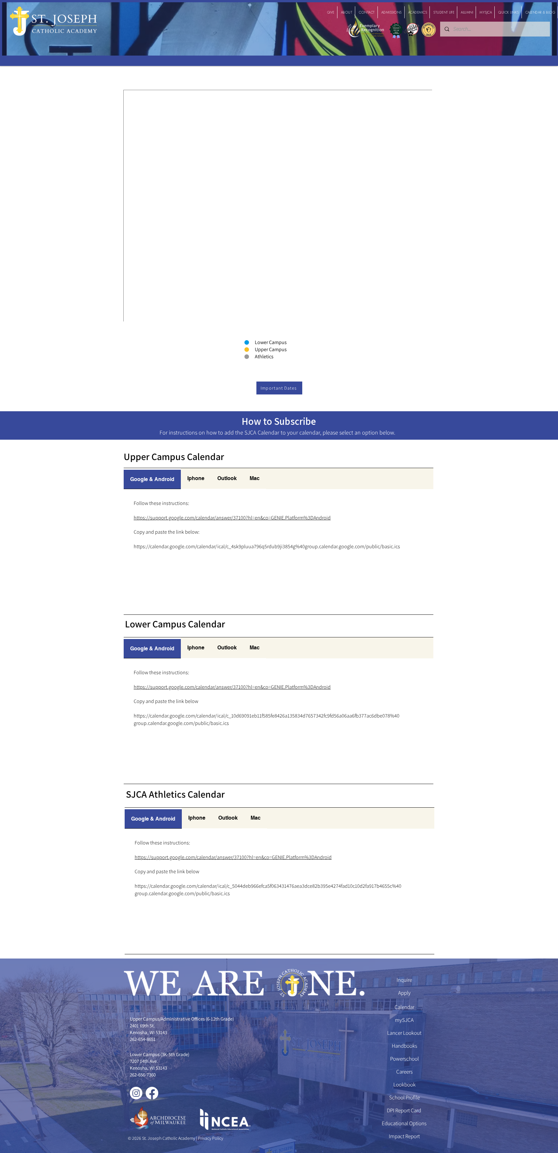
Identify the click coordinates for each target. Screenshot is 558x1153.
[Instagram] (136, 1093)
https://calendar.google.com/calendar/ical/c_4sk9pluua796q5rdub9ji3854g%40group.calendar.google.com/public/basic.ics (267, 546)
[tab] (152, 478)
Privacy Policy (210, 1138)
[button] (330, 12)
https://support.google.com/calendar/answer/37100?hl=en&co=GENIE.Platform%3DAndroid (232, 517)
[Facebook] (152, 1093)
